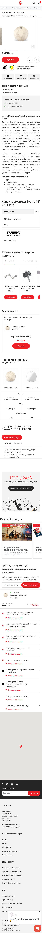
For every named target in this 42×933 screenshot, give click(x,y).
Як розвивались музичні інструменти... (16, 548)
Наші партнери (7, 907)
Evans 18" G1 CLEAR (31, 388)
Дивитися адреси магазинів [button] (21, 488)
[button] (34, 3)
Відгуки (8, 443)
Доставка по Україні (8, 879)
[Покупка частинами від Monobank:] (5, 68)
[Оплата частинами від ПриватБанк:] (11, 68)
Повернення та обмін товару (11, 875)
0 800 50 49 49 (6, 814)
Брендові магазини (8, 896)
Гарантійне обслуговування (11, 872)
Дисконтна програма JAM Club (12, 904)
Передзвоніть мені (30, 585)
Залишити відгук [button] (11, 437)
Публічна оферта (7, 855)
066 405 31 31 (6, 821)
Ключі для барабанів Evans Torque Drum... (27, 287)
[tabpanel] (21, 33)
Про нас (4, 840)
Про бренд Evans (10, 240)
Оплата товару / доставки (10, 868)
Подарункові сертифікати (10, 851)
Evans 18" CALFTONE (19, 327)
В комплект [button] (11, 297)
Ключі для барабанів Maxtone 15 (11, 287)
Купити (10, 59)
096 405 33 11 (6, 819)
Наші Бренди (6, 847)
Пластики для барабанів (20, 8)
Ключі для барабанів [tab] (31, 261)
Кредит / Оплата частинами (11, 883)
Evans (36, 8)
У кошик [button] (21, 346)
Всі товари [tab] (9, 261)
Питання (18, 443)
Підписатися (34, 793)
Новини (4, 843)
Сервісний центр (7, 900)
